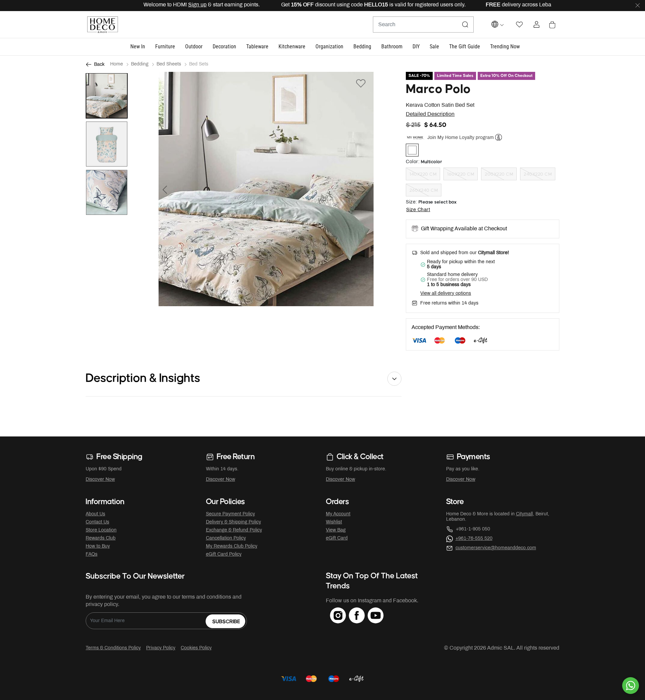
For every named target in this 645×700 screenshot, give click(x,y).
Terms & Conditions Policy (113, 648)
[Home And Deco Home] (102, 24)
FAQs (91, 554)
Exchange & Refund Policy (234, 530)
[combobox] (423, 24)
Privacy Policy (160, 648)
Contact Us (97, 522)
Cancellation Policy (226, 538)
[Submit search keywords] (465, 24)
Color (413, 162)
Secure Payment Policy (230, 514)
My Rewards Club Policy (231, 546)
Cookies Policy (196, 648)
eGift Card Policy (224, 554)
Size (411, 202)
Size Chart (418, 210)
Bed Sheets (169, 64)
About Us (95, 514)
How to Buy (98, 546)
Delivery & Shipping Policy (233, 522)
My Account (338, 514)
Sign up (180, 4)
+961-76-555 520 (474, 538)
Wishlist (334, 522)
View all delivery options (445, 293)
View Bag (336, 530)
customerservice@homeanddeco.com (496, 548)
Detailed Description (430, 114)
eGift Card (337, 538)
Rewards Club (101, 538)
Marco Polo (438, 89)
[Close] (637, 5)
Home (116, 64)
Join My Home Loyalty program (460, 137)
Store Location (101, 530)
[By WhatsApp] (630, 685)
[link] (505, 46)
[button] (137, 46)
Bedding (139, 64)
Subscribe (226, 621)
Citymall (524, 514)
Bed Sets (198, 64)
